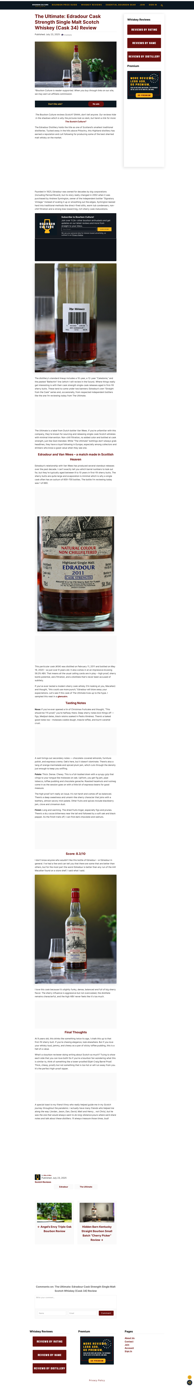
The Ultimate (86, 1187)
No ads (96, 104)
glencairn (62, 696)
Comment (106, 1313)
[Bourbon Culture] (40, 5)
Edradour (63, 1187)
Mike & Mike (47, 1175)
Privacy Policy (97, 1380)
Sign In (128, 1351)
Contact (129, 1341)
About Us (130, 1338)
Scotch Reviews (43, 1182)
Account (129, 1348)
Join (127, 1345)
